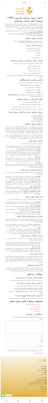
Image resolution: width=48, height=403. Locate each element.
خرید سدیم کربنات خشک (35, 308)
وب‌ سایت (41, 345)
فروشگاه (43, 368)
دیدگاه (41, 319)
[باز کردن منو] (3, 2)
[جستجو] (45, 2)
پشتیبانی (43, 388)
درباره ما (43, 372)
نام (42, 335)
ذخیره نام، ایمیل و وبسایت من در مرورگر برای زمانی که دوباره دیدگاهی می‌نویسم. (25, 350)
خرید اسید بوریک (37, 311)
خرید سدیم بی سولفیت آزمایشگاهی (33, 304)
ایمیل (41, 340)
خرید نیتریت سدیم (36, 306)
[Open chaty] (3, 395)
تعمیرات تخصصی (41, 370)
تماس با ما (43, 374)
